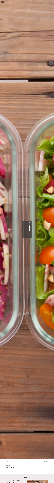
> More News (45, 461)
